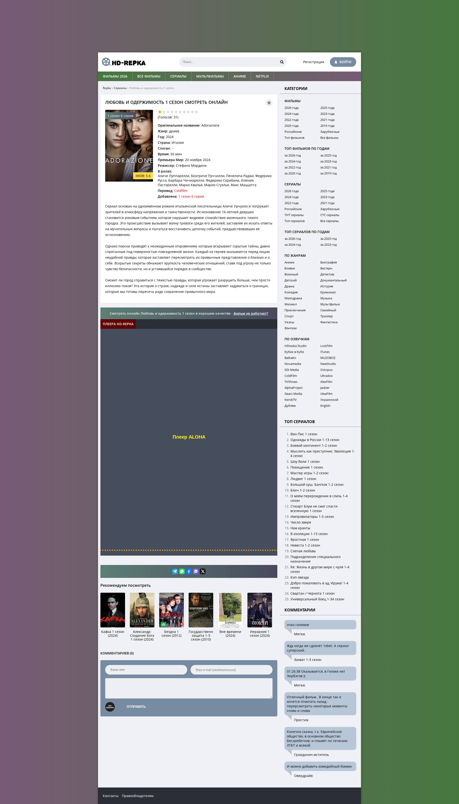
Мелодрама (293, 298)
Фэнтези (290, 328)
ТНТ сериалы (294, 215)
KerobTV (290, 399)
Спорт (289, 316)
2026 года (291, 108)
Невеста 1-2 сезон (305, 545)
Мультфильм (330, 304)
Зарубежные (329, 131)
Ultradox (326, 376)
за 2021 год (328, 167)
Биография (328, 262)
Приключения (295, 310)
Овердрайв (303, 775)
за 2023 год (328, 161)
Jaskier (324, 387)
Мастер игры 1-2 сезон (309, 473)
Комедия (291, 292)
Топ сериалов (294, 221)
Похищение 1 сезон (306, 467)
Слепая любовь (303, 551)
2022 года (291, 119)
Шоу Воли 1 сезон (305, 461)
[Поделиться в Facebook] (189, 571)
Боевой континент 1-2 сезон (313, 445)
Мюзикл (290, 304)
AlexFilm (326, 382)
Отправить (136, 707)
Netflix (262, 76)
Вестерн (326, 268)
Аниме (240, 76)
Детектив (327, 274)
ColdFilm (290, 376)
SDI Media (291, 370)
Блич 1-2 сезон (302, 490)
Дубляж (290, 405)
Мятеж (299, 634)
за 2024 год (292, 161)
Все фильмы (148, 76)
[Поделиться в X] (203, 571)
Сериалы (178, 76)
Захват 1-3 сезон (307, 659)
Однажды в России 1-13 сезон (314, 439)
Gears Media (293, 393)
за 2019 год (328, 173)
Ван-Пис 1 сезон (303, 434)
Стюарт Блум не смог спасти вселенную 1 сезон (314, 508)
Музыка (326, 298)
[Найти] (282, 62)
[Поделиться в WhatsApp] (182, 571)
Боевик (289, 268)
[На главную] (122, 62)
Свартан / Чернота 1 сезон (312, 593)
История (326, 286)
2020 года (291, 125)
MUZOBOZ (327, 358)
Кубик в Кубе (294, 352)
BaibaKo (290, 358)
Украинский (329, 399)
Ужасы (289, 322)
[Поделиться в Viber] (196, 571)
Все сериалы (329, 221)
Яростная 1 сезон (304, 539)
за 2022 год (292, 167)
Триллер (326, 316)
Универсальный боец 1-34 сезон (317, 599)
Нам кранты (300, 528)
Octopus (326, 370)
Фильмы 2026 (115, 76)
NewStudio (328, 364)
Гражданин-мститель (311, 754)
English (325, 405)
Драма (289, 286)
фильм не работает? (251, 313)
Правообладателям (137, 795)
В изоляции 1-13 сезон (309, 533)
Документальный (333, 280)
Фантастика (329, 322)
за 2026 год (292, 155)
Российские (293, 131)
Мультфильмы (210, 76)
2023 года (327, 114)
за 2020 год (292, 173)
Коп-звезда (299, 577)
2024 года (291, 114)
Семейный (328, 310)
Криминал (328, 292)
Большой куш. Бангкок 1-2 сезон (317, 484)
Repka (107, 88)
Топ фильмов (294, 137)
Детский (290, 280)
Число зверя (300, 522)
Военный (291, 274)
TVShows (290, 382)
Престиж (301, 720)
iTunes (325, 352)
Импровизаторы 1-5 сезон (312, 516)
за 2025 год (328, 155)
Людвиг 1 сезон (303, 478)
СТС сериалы (329, 215)
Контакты (111, 795)
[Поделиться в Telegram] (175, 571)
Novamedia (292, 364)
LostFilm (326, 346)
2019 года (327, 125)
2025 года (327, 108)
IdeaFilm (326, 393)
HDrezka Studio (295, 346)
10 (196, 112)
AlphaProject (293, 387)
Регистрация (313, 62)
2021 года (327, 119)
